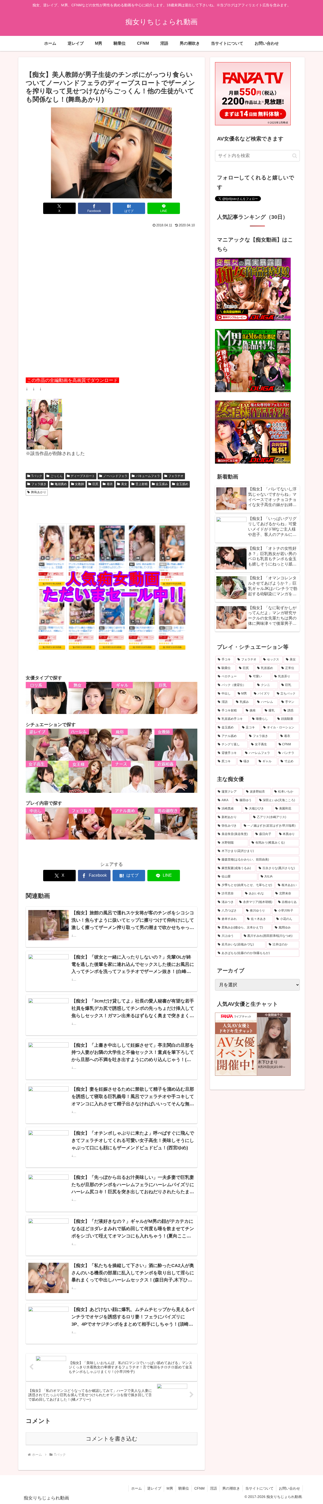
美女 (124, 484)
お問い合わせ (289, 1488)
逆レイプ (154, 1488)
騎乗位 (183, 1488)
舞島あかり (38, 492)
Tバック (36, 476)
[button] (294, 156)
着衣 (110, 484)
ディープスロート (83, 476)
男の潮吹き (231, 1488)
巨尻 (95, 484)
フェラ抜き (38, 484)
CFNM (199, 1488)
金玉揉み (162, 484)
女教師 (79, 484)
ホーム (136, 1488)
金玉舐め (182, 484)
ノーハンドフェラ (115, 476)
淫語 (213, 1488)
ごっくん (56, 476)
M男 (170, 1488)
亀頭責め (61, 484)
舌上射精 (142, 484)
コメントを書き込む (112, 1439)
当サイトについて (259, 1488)
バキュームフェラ (148, 476)
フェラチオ (175, 476)
